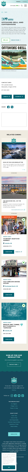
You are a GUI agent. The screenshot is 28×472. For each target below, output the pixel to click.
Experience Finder (14, 424)
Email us (14, 390)
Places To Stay (14, 408)
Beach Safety (14, 426)
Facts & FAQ (14, 417)
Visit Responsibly (14, 419)
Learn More (8, 251)
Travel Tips (14, 415)
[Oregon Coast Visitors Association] (3, 4)
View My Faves (15, 40)
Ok (9, 467)
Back (5, 12)
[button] (8, 107)
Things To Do (14, 406)
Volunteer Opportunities (14, 422)
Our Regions (14, 403)
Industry (25, 1)
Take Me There (13, 364)
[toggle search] (21, 5)
